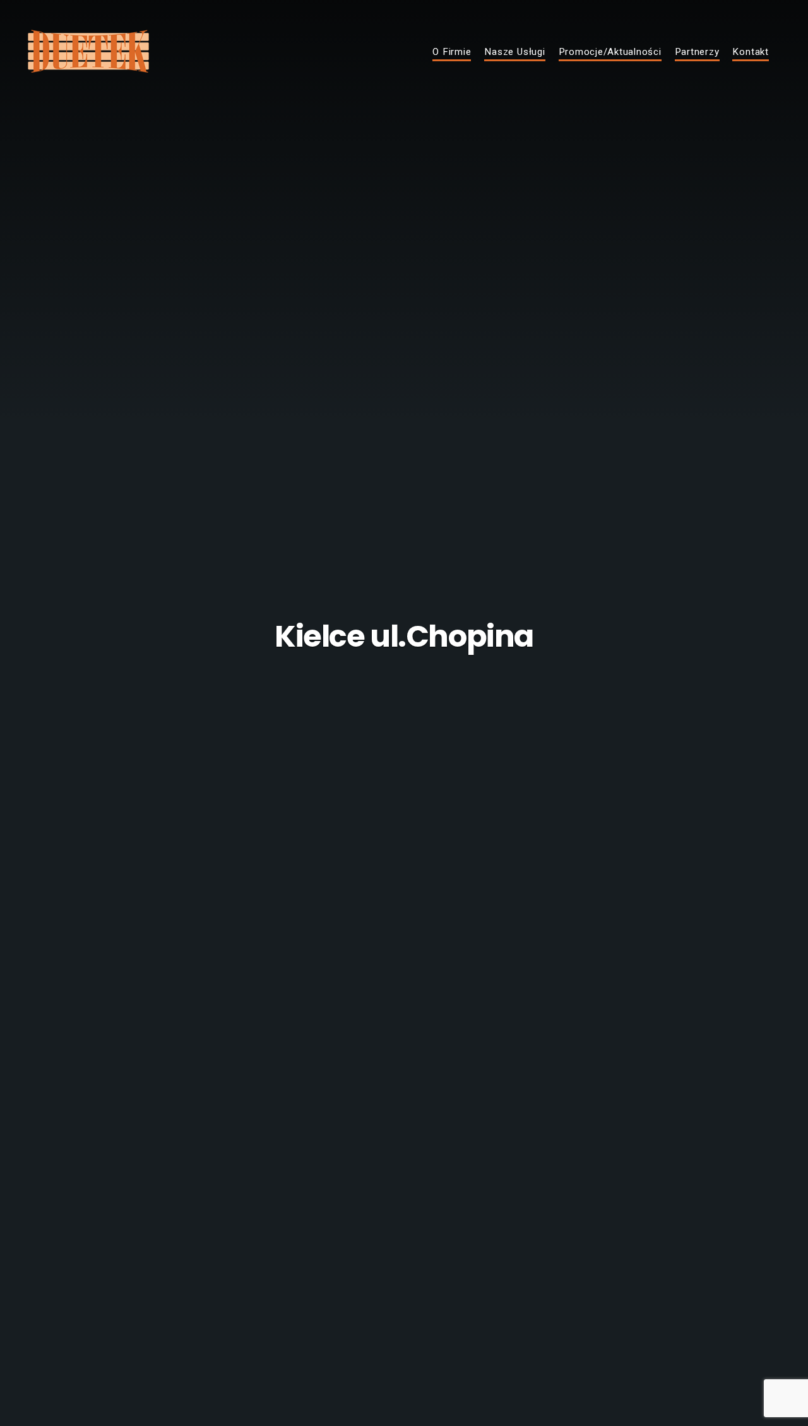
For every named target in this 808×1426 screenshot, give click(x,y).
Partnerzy (697, 52)
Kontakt (750, 52)
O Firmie (451, 52)
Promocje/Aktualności (610, 52)
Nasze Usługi (514, 52)
